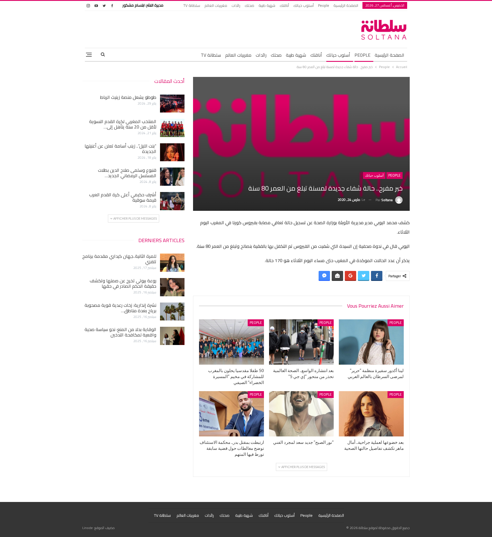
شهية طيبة (267, 5)
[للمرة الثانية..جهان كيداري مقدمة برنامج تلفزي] (172, 263)
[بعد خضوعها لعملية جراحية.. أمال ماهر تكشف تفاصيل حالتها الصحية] (371, 413)
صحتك (249, 5)
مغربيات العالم (215, 5)
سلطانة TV (191, 5)
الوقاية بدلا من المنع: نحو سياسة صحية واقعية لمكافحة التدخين (120, 332)
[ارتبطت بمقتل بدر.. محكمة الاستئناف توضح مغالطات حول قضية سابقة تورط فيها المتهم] (231, 413)
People (323, 5)
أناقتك (284, 5)
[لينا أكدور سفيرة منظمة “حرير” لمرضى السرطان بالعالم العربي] (371, 342)
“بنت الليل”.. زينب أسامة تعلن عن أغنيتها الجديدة (120, 149)
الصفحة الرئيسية (345, 5)
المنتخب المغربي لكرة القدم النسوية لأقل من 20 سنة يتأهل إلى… (122, 124)
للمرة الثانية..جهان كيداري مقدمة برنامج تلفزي (119, 259)
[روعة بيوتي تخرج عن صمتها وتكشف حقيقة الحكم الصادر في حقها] (172, 287)
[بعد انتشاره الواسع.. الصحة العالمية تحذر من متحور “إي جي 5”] (301, 342)
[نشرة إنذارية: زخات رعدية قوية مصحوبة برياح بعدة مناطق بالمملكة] (172, 312)
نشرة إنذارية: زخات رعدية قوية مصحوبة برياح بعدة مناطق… (120, 308)
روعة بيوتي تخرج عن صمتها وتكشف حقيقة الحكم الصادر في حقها (123, 283)
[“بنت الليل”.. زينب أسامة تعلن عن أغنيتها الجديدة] (172, 152)
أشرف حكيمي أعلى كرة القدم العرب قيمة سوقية (122, 197)
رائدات (235, 5)
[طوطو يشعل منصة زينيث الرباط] (172, 104)
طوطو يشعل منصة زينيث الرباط (128, 97)
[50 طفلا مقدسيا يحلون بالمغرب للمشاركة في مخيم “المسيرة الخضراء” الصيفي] (231, 342)
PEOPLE (362, 55)
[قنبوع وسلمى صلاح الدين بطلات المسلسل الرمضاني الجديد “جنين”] (172, 177)
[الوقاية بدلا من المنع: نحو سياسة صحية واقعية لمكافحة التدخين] (172, 336)
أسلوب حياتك (303, 5)
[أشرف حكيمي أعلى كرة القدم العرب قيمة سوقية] (172, 201)
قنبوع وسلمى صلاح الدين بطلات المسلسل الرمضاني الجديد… (127, 173)
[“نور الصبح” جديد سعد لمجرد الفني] (301, 413)
